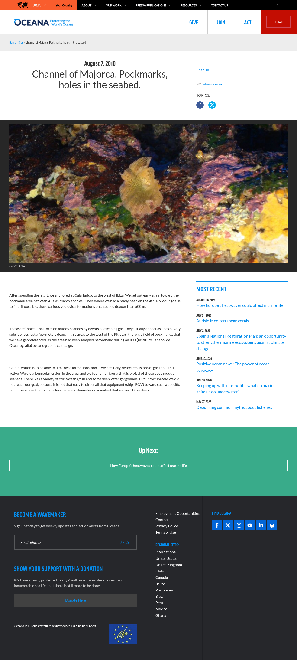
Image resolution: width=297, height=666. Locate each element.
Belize (160, 583)
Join (221, 22)
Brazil (160, 596)
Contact (161, 519)
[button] (200, 105)
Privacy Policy (166, 526)
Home (12, 42)
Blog (20, 42)
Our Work (113, 5)
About (86, 5)
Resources (189, 5)
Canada (161, 577)
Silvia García (212, 84)
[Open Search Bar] (277, 5)
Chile (159, 571)
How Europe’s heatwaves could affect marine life (239, 305)
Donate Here (75, 600)
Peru (159, 602)
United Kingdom (168, 564)
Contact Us (219, 5)
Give (193, 22)
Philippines (164, 590)
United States (166, 558)
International (166, 552)
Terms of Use (165, 532)
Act (247, 22)
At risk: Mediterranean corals (223, 320)
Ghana (160, 615)
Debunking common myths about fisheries (234, 407)
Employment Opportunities (177, 513)
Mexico (161, 609)
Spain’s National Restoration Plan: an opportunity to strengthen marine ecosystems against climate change (241, 342)
